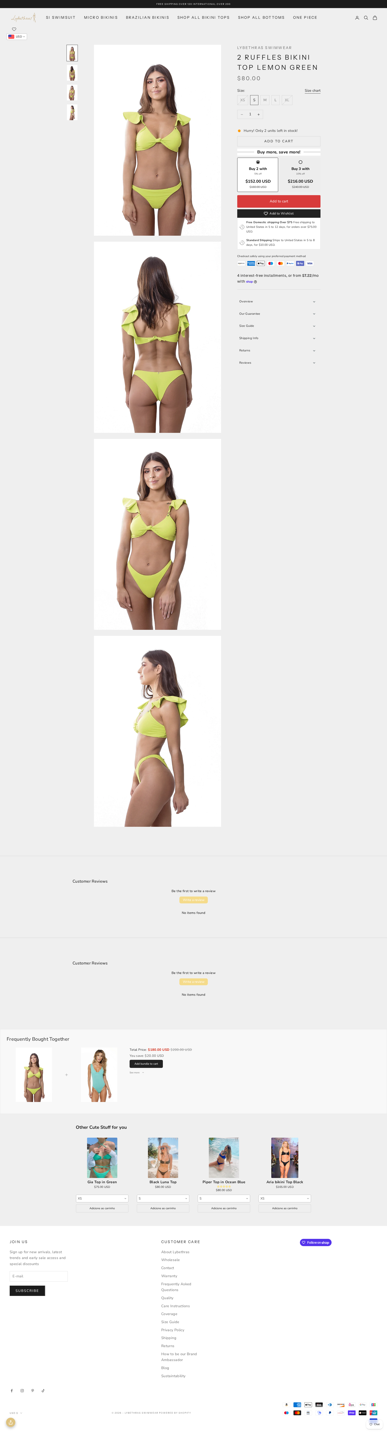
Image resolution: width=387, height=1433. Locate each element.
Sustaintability (173, 1376)
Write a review (193, 900)
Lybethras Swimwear (264, 48)
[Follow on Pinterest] (33, 1391)
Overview (246, 301)
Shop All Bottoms (261, 17)
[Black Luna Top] (163, 1158)
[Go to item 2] (72, 73)
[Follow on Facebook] (12, 1391)
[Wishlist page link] (14, 29)
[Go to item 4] (72, 112)
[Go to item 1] (72, 53)
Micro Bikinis (101, 17)
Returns (244, 350)
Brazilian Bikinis (147, 17)
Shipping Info (248, 338)
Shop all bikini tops (203, 17)
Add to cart (279, 141)
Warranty (169, 1276)
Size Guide (246, 326)
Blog (165, 1367)
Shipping (168, 1337)
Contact (167, 1267)
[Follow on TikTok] (43, 1391)
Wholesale (170, 1259)
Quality (167, 1298)
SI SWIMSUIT (61, 17)
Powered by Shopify (175, 1412)
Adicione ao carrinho (102, 1208)
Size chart (312, 90)
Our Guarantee (249, 314)
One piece (305, 17)
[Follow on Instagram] (22, 1391)
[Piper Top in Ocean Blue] (224, 1158)
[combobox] (102, 1198)
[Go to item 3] (72, 92)
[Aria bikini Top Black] (285, 1158)
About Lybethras (175, 1252)
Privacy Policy (172, 1330)
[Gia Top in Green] (102, 1158)
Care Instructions (175, 1306)
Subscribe (27, 1290)
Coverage (169, 1313)
